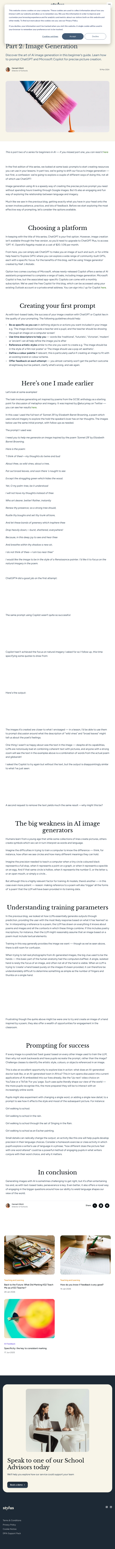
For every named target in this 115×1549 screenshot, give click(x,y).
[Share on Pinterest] (107, 1205)
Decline (95, 36)
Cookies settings (50, 36)
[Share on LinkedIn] (101, 1205)
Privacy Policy (9, 1525)
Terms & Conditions (12, 1520)
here (103, 287)
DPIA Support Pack (12, 1533)
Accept (73, 36)
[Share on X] (95, 1205)
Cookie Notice (9, 1529)
